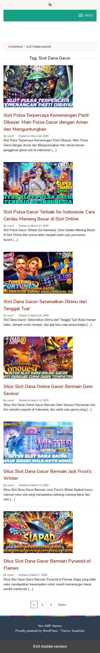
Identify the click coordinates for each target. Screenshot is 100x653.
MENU (89, 15)
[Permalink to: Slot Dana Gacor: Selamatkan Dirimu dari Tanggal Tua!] (50, 273)
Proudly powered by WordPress (36, 630)
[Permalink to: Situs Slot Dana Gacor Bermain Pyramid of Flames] (50, 532)
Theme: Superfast (72, 630)
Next (61, 605)
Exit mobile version (50, 646)
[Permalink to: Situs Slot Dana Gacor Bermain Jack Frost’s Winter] (50, 442)
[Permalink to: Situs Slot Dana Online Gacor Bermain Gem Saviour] (50, 357)
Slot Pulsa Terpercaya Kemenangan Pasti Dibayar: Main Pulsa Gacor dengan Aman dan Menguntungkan (46, 122)
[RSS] (50, 5)
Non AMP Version (50, 625)
